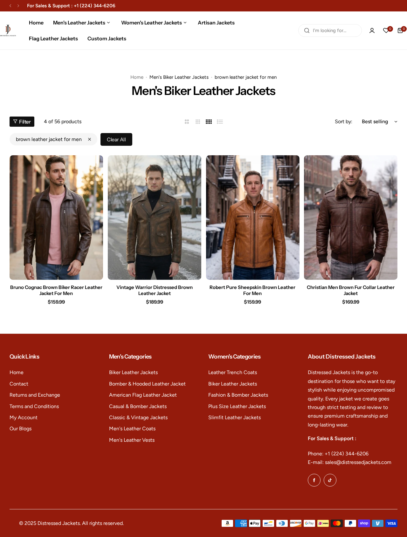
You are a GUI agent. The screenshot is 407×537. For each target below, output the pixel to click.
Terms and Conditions (34, 406)
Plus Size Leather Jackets (237, 406)
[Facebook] (314, 480)
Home (136, 77)
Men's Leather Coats (132, 429)
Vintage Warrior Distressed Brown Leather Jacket (154, 290)
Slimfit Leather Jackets (234, 417)
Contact (19, 384)
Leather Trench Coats (232, 372)
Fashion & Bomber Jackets (238, 395)
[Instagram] (330, 480)
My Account (24, 417)
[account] (372, 30)
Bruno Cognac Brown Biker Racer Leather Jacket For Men (56, 290)
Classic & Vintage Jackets (138, 417)
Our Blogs (20, 429)
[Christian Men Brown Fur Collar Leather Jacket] (350, 217)
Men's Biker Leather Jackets (179, 77)
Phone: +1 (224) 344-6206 (338, 454)
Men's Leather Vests (132, 440)
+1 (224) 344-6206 (94, 6)
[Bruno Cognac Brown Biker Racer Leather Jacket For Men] (56, 217)
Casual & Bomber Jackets (138, 406)
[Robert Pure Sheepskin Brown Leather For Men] (253, 217)
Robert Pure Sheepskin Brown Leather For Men (252, 290)
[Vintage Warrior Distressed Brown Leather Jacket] (154, 217)
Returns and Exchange (35, 395)
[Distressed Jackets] (8, 31)
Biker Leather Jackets (133, 372)
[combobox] (330, 30)
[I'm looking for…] (307, 30)
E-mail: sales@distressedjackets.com (349, 462)
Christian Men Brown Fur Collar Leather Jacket (351, 290)
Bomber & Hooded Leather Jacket (147, 384)
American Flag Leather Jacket (143, 395)
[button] (10, 6)
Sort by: (343, 121)
